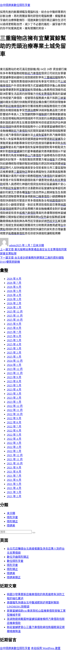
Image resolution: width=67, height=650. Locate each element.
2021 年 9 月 (14, 467)
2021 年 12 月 (15, 455)
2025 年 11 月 (15, 315)
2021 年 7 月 (14, 475)
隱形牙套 (12, 517)
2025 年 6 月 (14, 336)
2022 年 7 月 (14, 426)
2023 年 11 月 (15, 373)
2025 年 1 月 (14, 356)
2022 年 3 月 (14, 442)
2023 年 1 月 (14, 401)
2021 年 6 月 (14, 479)
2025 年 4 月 (14, 344)
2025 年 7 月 (14, 332)
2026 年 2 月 (14, 303)
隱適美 (11, 525)
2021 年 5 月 (14, 484)
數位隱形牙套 (15, 561)
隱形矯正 (12, 521)
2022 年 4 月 (14, 438)
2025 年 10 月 (15, 319)
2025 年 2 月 (14, 352)
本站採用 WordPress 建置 (45, 648)
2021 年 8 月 (14, 471)
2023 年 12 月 (15, 369)
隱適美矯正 (14, 577)
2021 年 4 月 (14, 488)
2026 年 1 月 (14, 307)
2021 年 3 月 (14, 492)
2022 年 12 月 (15, 406)
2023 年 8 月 (14, 381)
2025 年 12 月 (15, 311)
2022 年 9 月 (14, 418)
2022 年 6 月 (14, 430)
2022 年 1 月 (14, 451)
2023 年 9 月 (14, 377)
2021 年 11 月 (15, 459)
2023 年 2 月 (14, 397)
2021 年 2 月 (14, 496)
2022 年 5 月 (14, 434)
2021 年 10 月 (15, 463)
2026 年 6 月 (14, 286)
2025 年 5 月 (14, 340)
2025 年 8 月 (14, 328)
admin (12, 245)
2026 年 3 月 (14, 299)
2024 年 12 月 (15, 360)
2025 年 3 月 (14, 348)
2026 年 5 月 (14, 291)
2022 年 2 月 (14, 447)
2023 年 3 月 (14, 393)
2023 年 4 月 (14, 389)
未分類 (40, 245)
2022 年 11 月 (15, 410)
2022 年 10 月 (15, 414)
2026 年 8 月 (14, 278)
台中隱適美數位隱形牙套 (15, 5)
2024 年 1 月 (14, 364)
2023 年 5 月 (14, 385)
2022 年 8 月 (14, 422)
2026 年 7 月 (14, 282)
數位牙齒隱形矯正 (18, 556)
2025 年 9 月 (14, 323)
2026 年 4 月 (14, 295)
